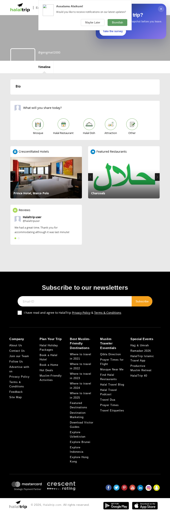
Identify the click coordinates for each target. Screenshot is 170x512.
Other (132, 133)
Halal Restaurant (63, 133)
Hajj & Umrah (139, 345)
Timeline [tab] (44, 67)
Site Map (15, 397)
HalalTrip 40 (138, 375)
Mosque (38, 133)
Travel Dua (107, 399)
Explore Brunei (80, 442)
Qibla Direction (110, 354)
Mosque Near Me (112, 369)
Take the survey (113, 31)
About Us (15, 345)
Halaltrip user (32, 217)
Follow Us (16, 361)
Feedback (16, 391)
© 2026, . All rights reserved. (60, 504)
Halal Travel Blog (112, 384)
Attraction (110, 133)
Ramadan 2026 (140, 350)
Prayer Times (109, 405)
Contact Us (17, 350)
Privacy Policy (81, 313)
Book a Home (49, 364)
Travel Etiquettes (112, 410)
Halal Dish (89, 133)
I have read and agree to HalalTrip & (72, 313)
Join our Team (19, 356)
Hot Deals (46, 370)
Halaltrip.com (52, 504)
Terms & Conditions (107, 313)
